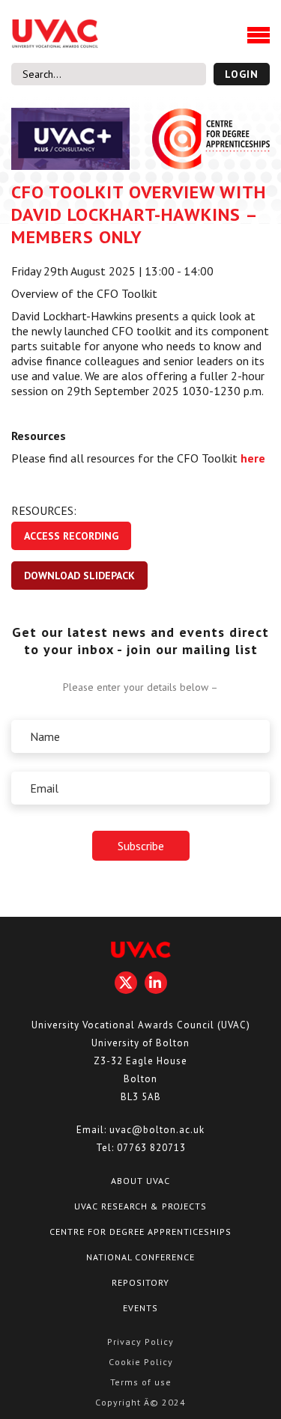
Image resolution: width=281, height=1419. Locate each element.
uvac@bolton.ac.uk (157, 1129)
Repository (140, 1282)
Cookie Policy (141, 1361)
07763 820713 (151, 1147)
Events (140, 1307)
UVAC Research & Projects (140, 1206)
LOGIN (242, 74)
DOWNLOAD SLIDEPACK (79, 575)
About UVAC (140, 1180)
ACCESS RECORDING (71, 536)
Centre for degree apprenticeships (140, 1231)
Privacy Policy (140, 1341)
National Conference (140, 1257)
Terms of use (141, 1382)
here (253, 458)
